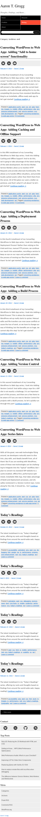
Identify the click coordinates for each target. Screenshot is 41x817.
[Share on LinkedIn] (9, 63)
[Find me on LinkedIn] (15, 728)
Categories (5, 791)
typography (5, 703)
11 (7, 376)
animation (21, 550)
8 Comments (20, 116)
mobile (15, 109)
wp (16, 114)
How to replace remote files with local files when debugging (18, 771)
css (27, 107)
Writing (24, 22)
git (30, 107)
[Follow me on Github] (25, 728)
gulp (33, 107)
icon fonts (13, 603)
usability (26, 652)
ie (38, 699)
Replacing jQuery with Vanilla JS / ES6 (15, 765)
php (34, 109)
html (7, 603)
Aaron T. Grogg (4, 815)
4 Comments (20, 203)
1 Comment (19, 420)
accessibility (12, 550)
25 (7, 233)
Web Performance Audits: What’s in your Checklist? (19, 755)
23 (7, 527)
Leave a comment (21, 277)
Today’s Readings (11, 515)
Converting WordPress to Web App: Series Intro (20, 431)
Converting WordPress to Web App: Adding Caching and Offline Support (20, 129)
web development (7, 114)
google (13, 552)
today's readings (7, 348)
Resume (24, 18)
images (6, 109)
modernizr (29, 603)
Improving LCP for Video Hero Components (16, 760)
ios (18, 552)
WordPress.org (7, 809)
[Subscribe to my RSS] (36, 728)
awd (23, 107)
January (2, 233)
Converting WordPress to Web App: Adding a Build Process (20, 288)
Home (4, 18)
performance (27, 109)
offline (20, 109)
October (3, 527)
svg (35, 111)
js (11, 109)
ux (31, 652)
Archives (4, 795)
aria (27, 550)
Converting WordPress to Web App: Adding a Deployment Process (20, 216)
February (3, 68)
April (2, 578)
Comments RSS (7, 805)
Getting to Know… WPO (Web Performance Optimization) (16, 750)
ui (21, 652)
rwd (19, 111)
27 (7, 627)
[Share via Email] (15, 63)
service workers (27, 111)
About (4, 27)
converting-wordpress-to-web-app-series (22, 503)
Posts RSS (5, 800)
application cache (14, 107)
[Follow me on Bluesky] (5, 728)
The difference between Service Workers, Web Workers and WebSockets (20, 778)
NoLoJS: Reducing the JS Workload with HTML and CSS (19, 743)
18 (7, 303)
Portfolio (4, 22)
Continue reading (22, 99)
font (9, 552)
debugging (27, 601)
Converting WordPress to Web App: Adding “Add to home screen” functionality (20, 52)
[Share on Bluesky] (3, 63)
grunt (34, 699)
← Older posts (6, 712)
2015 (10, 527)
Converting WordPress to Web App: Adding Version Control (20, 361)
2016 (10, 68)
